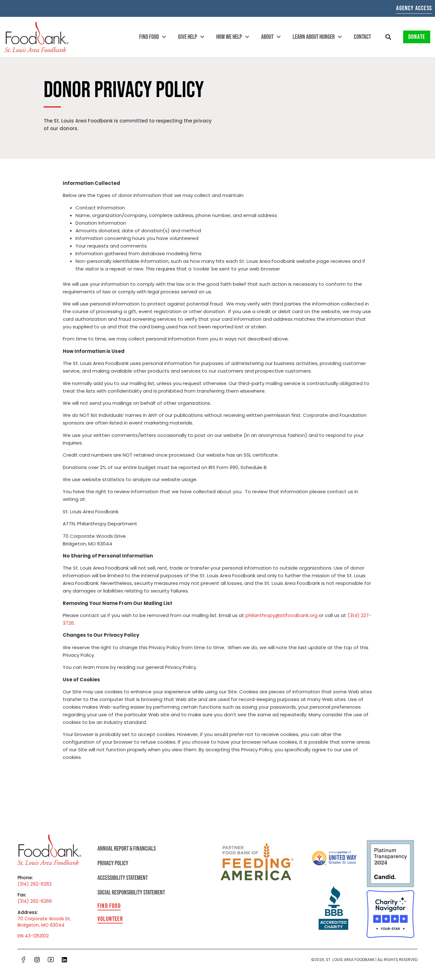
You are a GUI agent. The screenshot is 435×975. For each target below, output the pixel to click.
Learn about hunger (314, 37)
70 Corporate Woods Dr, (44, 918)
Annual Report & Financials (126, 848)
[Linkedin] (65, 960)
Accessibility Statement (122, 878)
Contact (362, 37)
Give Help (187, 37)
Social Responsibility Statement (131, 892)
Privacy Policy (112, 863)
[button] (388, 37)
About (267, 37)
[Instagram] (37, 960)
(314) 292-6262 (35, 884)
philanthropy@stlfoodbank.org (281, 615)
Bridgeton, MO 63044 (41, 925)
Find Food (149, 37)
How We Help (229, 37)
